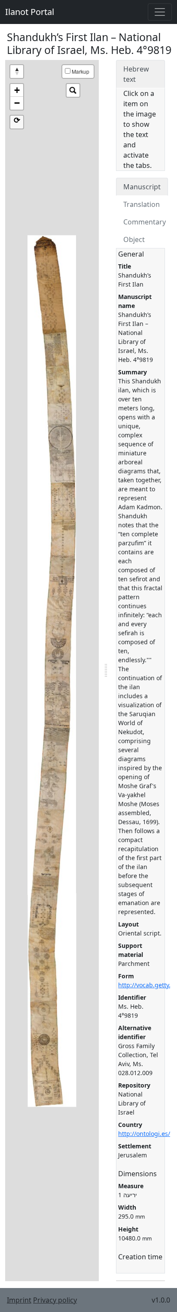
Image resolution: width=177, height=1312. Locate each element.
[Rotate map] (16, 71)
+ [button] (17, 90)
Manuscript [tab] (142, 186)
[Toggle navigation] (160, 12)
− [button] (17, 103)
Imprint (19, 1300)
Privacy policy (55, 1300)
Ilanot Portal (29, 12)
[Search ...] (73, 90)
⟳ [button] (17, 120)
